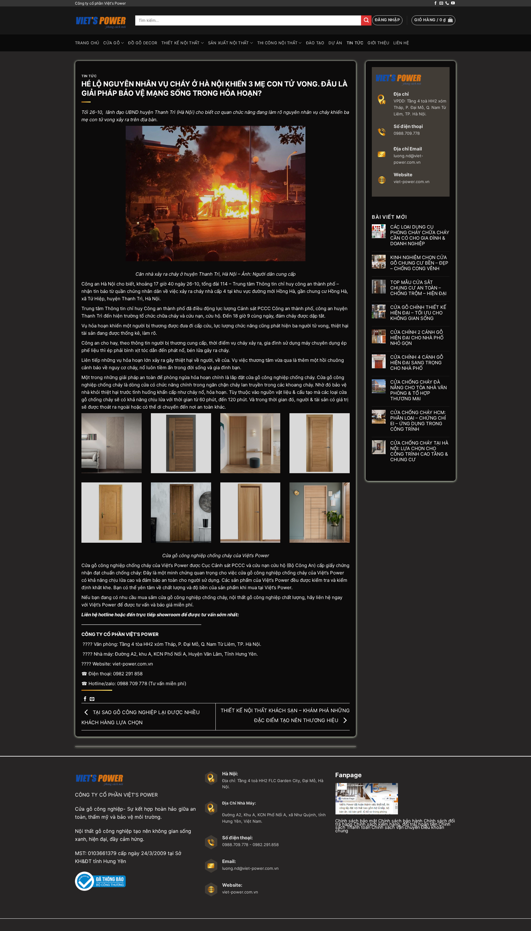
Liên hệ (401, 43)
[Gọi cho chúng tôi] (447, 3)
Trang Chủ (87, 43)
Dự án (335, 43)
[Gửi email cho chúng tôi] (441, 3)
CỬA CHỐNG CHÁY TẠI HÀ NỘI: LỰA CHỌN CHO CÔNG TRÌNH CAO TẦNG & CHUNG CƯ (419, 451)
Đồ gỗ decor (142, 43)
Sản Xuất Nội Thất (228, 43)
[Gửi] (366, 20)
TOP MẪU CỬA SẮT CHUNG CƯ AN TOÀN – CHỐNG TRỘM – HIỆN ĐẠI (418, 288)
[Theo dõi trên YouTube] (453, 3)
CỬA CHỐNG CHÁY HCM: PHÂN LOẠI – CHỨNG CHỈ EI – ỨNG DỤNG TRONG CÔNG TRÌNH (418, 421)
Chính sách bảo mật (356, 820)
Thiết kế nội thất (180, 43)
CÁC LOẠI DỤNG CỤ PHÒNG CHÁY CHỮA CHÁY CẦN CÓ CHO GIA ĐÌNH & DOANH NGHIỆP (419, 235)
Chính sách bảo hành (400, 820)
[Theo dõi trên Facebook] (435, 3)
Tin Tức (355, 43)
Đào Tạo (315, 43)
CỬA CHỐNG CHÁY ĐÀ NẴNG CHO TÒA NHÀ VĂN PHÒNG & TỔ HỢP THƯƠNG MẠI (418, 390)
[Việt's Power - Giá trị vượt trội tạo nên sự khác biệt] (100, 20)
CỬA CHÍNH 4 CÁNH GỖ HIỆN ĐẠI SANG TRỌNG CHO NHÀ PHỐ (416, 362)
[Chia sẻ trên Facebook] (85, 699)
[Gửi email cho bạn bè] (92, 699)
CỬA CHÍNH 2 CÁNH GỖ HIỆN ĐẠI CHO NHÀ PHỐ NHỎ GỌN (416, 338)
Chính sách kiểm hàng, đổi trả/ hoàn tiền (395, 824)
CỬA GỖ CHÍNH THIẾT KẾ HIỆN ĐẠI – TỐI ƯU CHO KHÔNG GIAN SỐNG (418, 313)
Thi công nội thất (277, 43)
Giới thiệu (378, 43)
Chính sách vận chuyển (396, 827)
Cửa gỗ (111, 43)
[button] (387, 20)
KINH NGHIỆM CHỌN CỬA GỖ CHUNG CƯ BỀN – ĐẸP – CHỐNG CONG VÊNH (419, 263)
